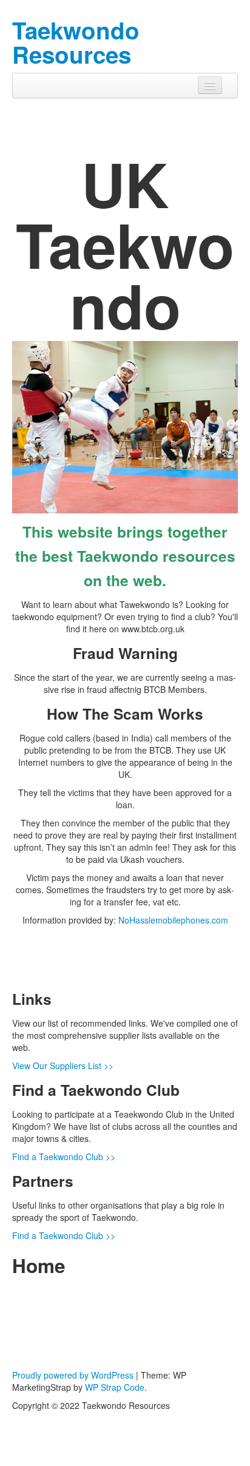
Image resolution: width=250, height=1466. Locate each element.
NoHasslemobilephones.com (173, 920)
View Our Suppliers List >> (62, 1065)
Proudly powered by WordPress (72, 1375)
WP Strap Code (114, 1387)
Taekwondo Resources (76, 42)
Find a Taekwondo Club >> (63, 1156)
